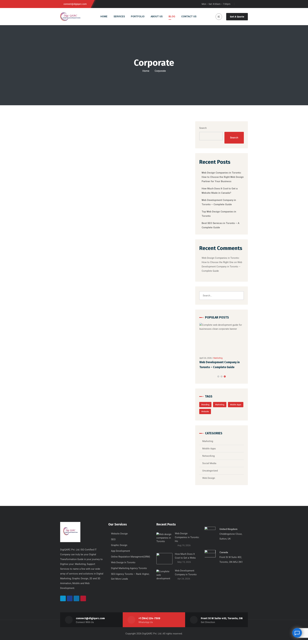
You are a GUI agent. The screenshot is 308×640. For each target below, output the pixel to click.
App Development (120, 550)
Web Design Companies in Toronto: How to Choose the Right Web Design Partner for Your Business (223, 177)
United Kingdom (228, 529)
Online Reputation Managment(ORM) (130, 556)
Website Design (119, 533)
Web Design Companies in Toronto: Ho (187, 537)
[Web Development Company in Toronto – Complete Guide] (221, 339)
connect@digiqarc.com (90, 618)
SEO (113, 539)
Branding (205, 404)
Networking (208, 455)
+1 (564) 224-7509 (149, 618)
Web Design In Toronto (123, 562)
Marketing (217, 358)
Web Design (208, 478)
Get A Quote (237, 16)
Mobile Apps (235, 404)
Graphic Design (119, 545)
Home (145, 70)
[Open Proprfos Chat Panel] (297, 633)
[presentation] (200, 376)
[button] (218, 376)
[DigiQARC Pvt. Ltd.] (70, 16)
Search (203, 128)
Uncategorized (210, 470)
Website (205, 411)
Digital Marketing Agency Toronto (129, 568)
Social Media (209, 463)
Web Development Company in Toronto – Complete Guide (222, 266)
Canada (223, 552)
